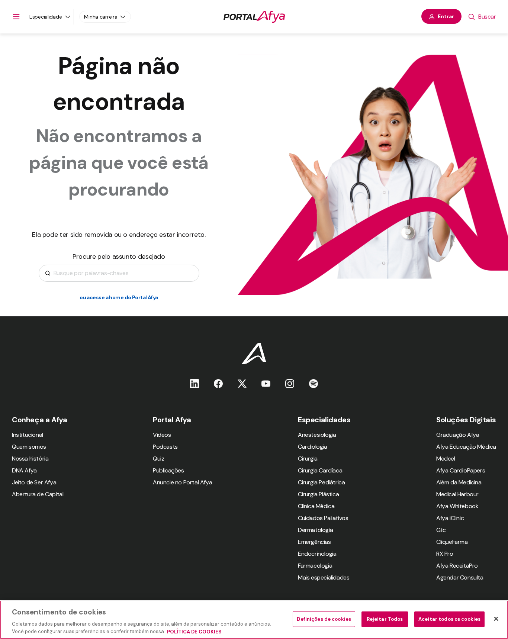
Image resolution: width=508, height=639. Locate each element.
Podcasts (165, 447)
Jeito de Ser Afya (34, 482)
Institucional (27, 435)
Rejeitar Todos (385, 619)
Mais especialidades (323, 577)
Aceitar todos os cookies (449, 619)
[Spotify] (313, 383)
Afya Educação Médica (466, 447)
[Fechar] (496, 619)
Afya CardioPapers (460, 470)
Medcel (445, 458)
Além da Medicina (459, 482)
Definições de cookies (324, 619)
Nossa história (30, 458)
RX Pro (444, 554)
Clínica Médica (316, 506)
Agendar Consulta (459, 577)
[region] (254, 619)
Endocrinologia (317, 554)
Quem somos (29, 447)
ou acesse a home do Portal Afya (119, 297)
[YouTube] (265, 383)
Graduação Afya (457, 435)
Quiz (158, 458)
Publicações (168, 470)
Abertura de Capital (37, 494)
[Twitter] (242, 383)
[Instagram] (289, 383)
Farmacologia (315, 565)
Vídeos (162, 435)
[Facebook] (218, 383)
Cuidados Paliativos (323, 518)
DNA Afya (24, 470)
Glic (441, 530)
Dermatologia (315, 530)
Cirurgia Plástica (318, 494)
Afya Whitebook (457, 506)
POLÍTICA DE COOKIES (194, 631)
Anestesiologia (317, 435)
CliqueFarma (452, 542)
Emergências (314, 542)
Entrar (446, 16)
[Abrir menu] (16, 16)
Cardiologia (312, 447)
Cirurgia (308, 458)
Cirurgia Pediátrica (321, 482)
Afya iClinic (450, 518)
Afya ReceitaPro (457, 565)
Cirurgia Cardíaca (320, 470)
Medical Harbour (457, 494)
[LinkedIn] (194, 383)
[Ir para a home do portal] (254, 17)
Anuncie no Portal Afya (182, 482)
